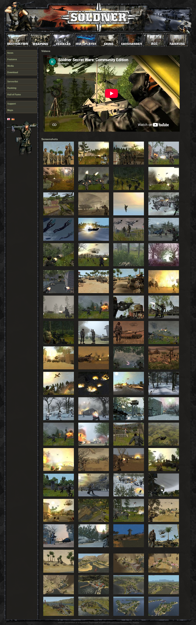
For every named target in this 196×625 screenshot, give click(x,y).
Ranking (11, 88)
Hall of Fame (14, 94)
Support (11, 103)
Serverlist (12, 81)
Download (12, 72)
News (10, 53)
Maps (10, 110)
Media (10, 66)
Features (12, 59)
